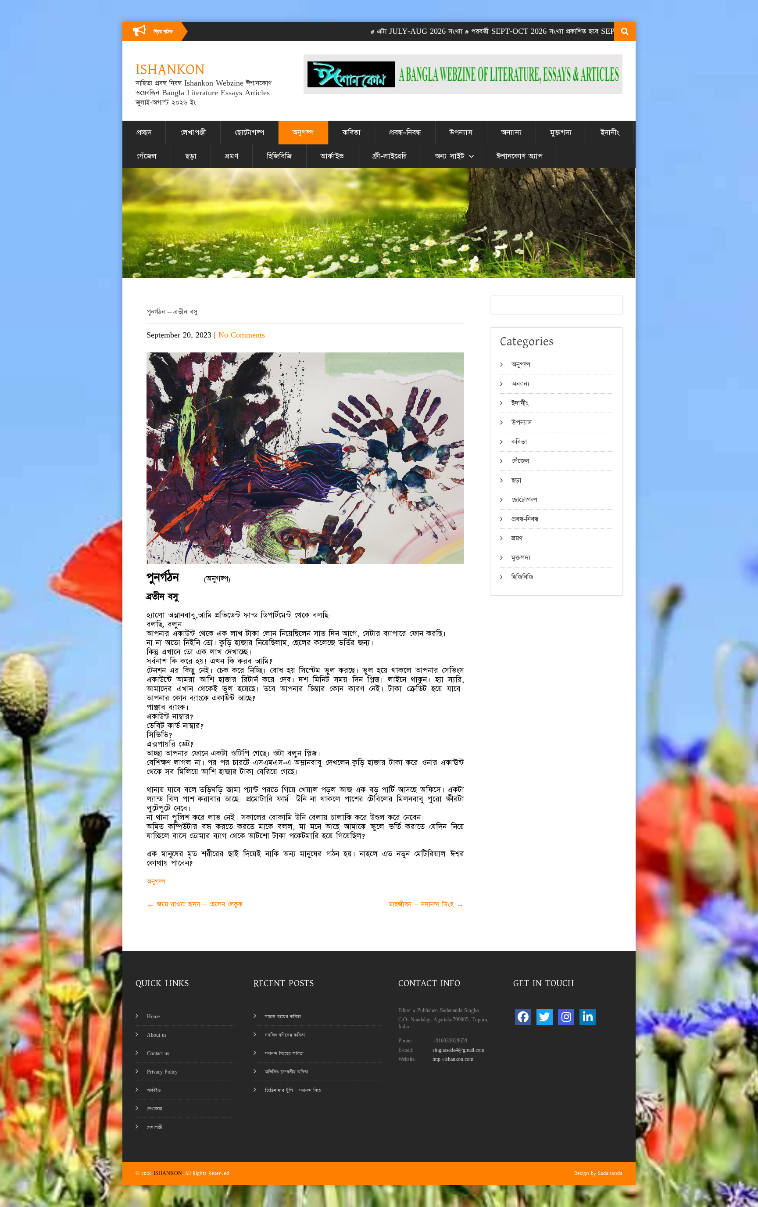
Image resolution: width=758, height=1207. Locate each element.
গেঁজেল (146, 156)
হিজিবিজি (279, 156)
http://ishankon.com (453, 1059)
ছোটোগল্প (249, 132)
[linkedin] (587, 1017)
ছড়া (191, 156)
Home (153, 1017)
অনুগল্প (303, 132)
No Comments (241, 335)
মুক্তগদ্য (561, 132)
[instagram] (566, 1017)
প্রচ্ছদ (143, 132)
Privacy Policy (162, 1072)
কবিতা (352, 132)
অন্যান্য (511, 132)
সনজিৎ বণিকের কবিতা (285, 1035)
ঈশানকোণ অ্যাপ (520, 156)
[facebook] (523, 1017)
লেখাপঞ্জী (193, 132)
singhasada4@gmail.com (458, 1050)
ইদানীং (610, 132)
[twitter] (544, 1017)
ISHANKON (168, 1173)
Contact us (158, 1053)
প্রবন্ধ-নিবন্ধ (405, 132)
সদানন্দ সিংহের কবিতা (284, 1053)
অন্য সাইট (449, 156)
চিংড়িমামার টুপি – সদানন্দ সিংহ (293, 1090)
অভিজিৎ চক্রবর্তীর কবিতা (286, 1072)
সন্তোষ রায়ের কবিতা (283, 1017)
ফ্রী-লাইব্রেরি (389, 156)
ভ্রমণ (231, 156)
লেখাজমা (154, 1109)
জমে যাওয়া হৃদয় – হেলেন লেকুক (195, 904)
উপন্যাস (461, 132)
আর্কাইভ (332, 156)
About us (157, 1035)
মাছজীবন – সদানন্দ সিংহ (426, 904)
